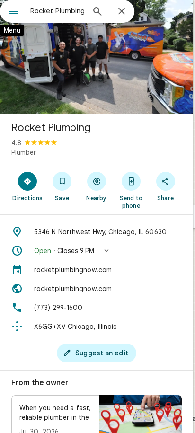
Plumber (23, 152)
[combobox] (57, 11)
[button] (96, 250)
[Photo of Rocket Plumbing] (96, 57)
